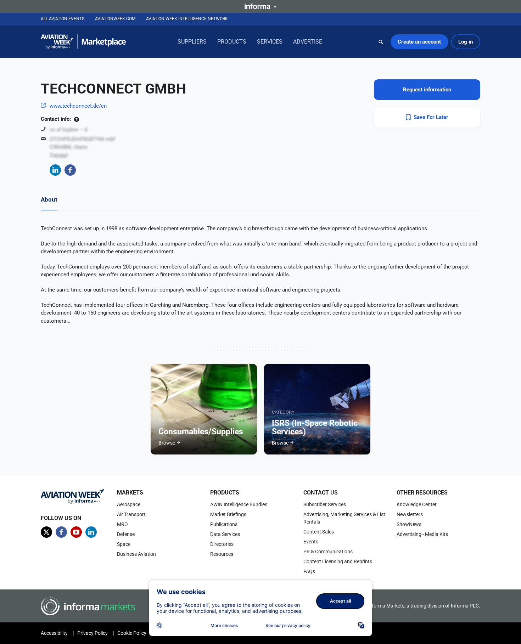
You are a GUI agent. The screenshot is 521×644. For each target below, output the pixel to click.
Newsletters (410, 514)
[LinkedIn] (55, 170)
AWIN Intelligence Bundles (238, 504)
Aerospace (128, 504)
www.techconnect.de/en (78, 106)
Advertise (307, 41)
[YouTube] (76, 532)
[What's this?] (76, 119)
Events (310, 541)
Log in (465, 42)
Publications (223, 524)
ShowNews (409, 524)
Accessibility (54, 633)
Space (123, 544)
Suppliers (192, 41)
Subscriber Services (324, 504)
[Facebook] (70, 170)
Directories (222, 544)
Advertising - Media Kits (422, 534)
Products (231, 41)
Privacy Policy (92, 633)
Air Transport (131, 514)
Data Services (225, 534)
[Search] (381, 42)
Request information (427, 89)
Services (269, 41)
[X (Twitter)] (46, 532)
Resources (221, 554)
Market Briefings (228, 514)
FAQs (309, 571)
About (49, 199)
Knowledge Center (417, 504)
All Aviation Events (62, 18)
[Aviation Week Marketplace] (83, 41)
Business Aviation (136, 554)
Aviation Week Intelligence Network (187, 18)
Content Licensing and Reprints (337, 561)
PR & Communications (328, 551)
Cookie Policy (131, 633)
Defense (126, 534)
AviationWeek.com (115, 18)
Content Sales (318, 532)
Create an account (419, 42)
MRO (122, 524)
